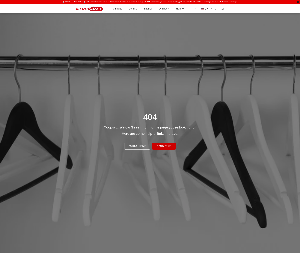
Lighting (133, 9)
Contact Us (164, 146)
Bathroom (164, 9)
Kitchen (148, 9)
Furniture (117, 9)
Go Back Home (137, 146)
